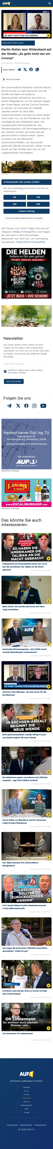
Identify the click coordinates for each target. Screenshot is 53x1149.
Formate (26, 1094)
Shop (26, 1109)
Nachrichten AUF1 (13, 43)
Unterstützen (26, 1098)
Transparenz (40, 1125)
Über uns (26, 1101)
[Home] (6, 3)
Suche (26, 1091)
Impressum (12, 1125)
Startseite (26, 1087)
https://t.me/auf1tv (25, 232)
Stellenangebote (26, 1105)
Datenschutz (26, 1125)
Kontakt (26, 1112)
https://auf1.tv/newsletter (30, 242)
